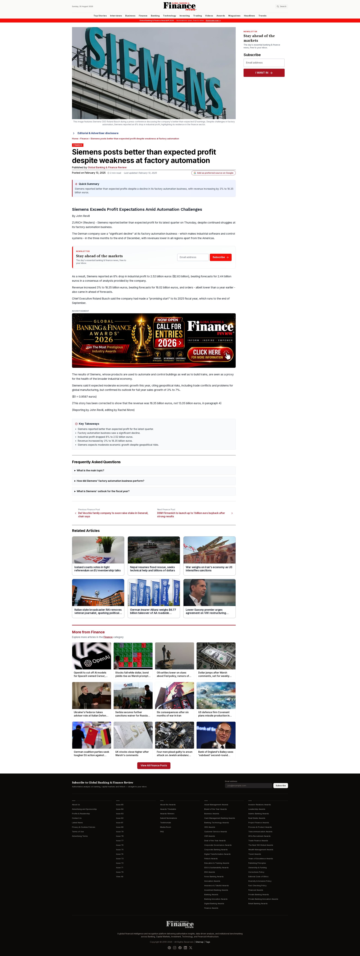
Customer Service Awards (215, 832)
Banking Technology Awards (216, 823)
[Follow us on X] (190, 947)
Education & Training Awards (216, 863)
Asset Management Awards (216, 805)
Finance (143, 16)
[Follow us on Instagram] (174, 947)
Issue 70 (119, 872)
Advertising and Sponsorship (84, 809)
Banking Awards (211, 894)
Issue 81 (119, 823)
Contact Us (77, 818)
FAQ (162, 832)
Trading (197, 16)
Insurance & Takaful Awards (216, 885)
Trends (262, 16)
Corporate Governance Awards (218, 845)
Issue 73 (119, 859)
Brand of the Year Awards (215, 809)
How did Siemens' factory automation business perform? (110, 481)
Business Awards (211, 814)
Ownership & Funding (257, 868)
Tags (207, 942)
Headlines (249, 16)
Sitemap (199, 942)
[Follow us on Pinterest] (169, 947)
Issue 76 (119, 845)
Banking (155, 16)
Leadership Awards (256, 809)
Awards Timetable (168, 809)
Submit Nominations (168, 818)
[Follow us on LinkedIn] (185, 947)
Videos (209, 16)
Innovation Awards (212, 881)
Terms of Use (78, 832)
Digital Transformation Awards (217, 854)
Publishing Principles (257, 863)
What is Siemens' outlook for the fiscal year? (103, 491)
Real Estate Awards (256, 818)
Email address (231, 781)
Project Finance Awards (258, 823)
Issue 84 (119, 809)
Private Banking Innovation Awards (263, 899)
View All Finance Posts (154, 765)
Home (75, 139)
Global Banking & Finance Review (107, 167)
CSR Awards (209, 836)
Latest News (77, 823)
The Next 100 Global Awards (260, 845)
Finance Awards (211, 908)
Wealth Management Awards (260, 850)
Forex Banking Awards (214, 877)
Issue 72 (119, 863)
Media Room (165, 827)
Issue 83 (119, 814)
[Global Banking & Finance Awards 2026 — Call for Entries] (154, 340)
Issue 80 (119, 827)
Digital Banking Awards (214, 903)
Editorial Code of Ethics (258, 877)
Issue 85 (119, 805)
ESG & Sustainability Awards (216, 868)
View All (119, 877)
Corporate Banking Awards (216, 850)
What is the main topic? (90, 470)
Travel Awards (254, 854)
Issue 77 (119, 841)
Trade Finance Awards (258, 841)
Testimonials (165, 823)
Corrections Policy (256, 872)
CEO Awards (209, 827)
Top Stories (100, 16)
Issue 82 (119, 818)
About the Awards (168, 805)
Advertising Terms (80, 836)
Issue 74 (119, 854)
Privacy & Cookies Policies (83, 827)
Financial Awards (255, 890)
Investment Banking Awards (216, 890)
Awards (220, 16)
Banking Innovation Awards (216, 899)
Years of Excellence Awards (260, 859)
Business (130, 16)
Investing (185, 16)
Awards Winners (167, 814)
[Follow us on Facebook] (180, 947)
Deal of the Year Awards (215, 841)
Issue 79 (119, 832)
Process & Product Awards (260, 827)
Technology (169, 16)
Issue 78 (119, 836)
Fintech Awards (211, 859)
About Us (76, 805)
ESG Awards (209, 872)
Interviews (116, 16)
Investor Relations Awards (259, 805)
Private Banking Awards (258, 894)
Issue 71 (119, 868)
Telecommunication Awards (260, 832)
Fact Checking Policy (257, 885)
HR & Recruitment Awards (259, 836)
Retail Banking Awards (258, 903)
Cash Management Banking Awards (219, 818)
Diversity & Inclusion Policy (259, 881)
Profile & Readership (81, 814)
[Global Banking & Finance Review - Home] (180, 6)
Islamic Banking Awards (258, 814)
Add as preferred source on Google (215, 173)
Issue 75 (119, 850)
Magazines (234, 16)
